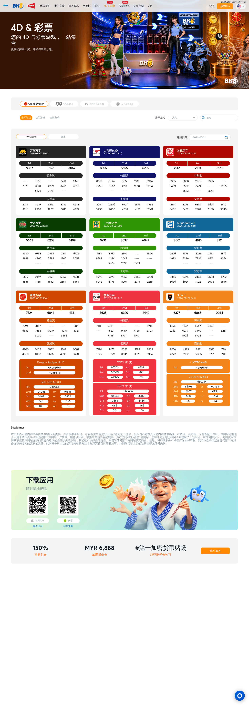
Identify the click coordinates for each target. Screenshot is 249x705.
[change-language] (241, 6)
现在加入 (225, 6)
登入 (212, 6)
